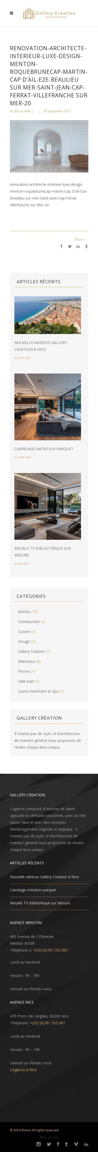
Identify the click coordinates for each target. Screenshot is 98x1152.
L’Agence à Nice (23, 1069)
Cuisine (24, 631)
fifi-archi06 (22, 110)
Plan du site (49, 1137)
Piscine (24, 671)
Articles (24, 611)
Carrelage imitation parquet (43, 448)
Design (24, 641)
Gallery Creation (31, 651)
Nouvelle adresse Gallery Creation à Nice (44, 876)
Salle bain (26, 681)
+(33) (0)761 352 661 (50, 950)
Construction (29, 621)
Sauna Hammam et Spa (38, 691)
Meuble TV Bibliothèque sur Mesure (40, 902)
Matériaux (26, 661)
